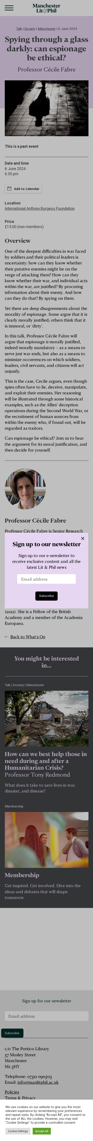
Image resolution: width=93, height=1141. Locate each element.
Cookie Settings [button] (18, 1131)
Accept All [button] (41, 1131)
